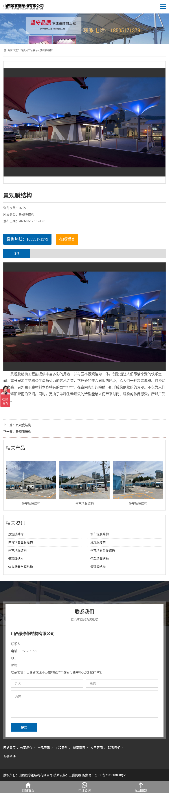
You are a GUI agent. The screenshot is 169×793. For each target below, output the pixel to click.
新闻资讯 (79, 747)
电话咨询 (84, 790)
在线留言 (67, 239)
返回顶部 (141, 790)
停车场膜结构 (31, 503)
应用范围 (96, 747)
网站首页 (9, 747)
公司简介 (26, 747)
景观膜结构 (46, 50)
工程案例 (61, 747)
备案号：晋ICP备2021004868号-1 (104, 775)
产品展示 (32, 50)
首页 (23, 50)
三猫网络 (75, 775)
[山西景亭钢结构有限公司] (27, 6)
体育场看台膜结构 (20, 542)
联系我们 (114, 747)
